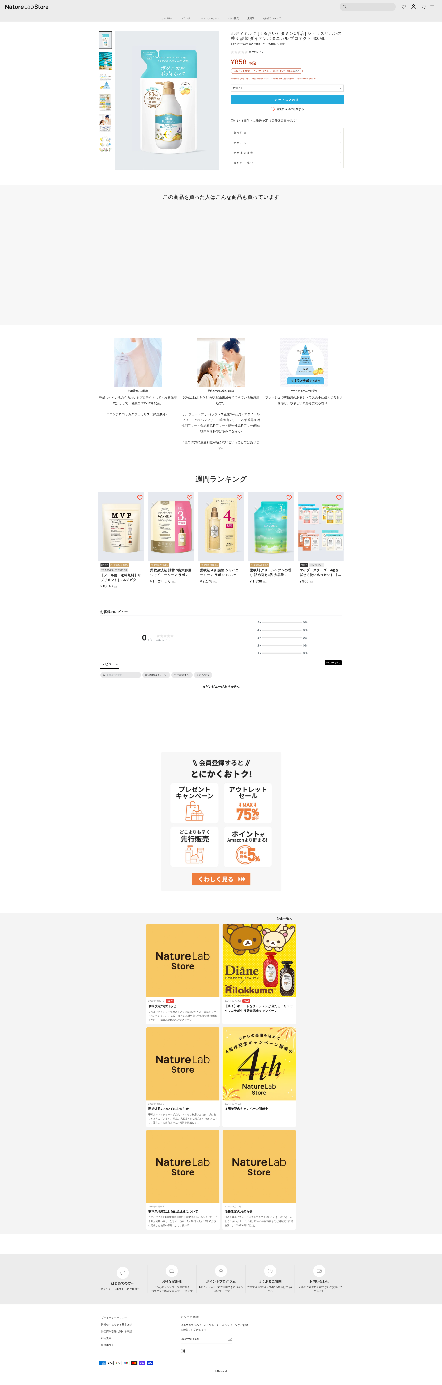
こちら (296, 71)
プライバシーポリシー (114, 1317)
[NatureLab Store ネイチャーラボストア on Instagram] (183, 1350)
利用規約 (106, 1338)
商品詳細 (240, 132)
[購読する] (230, 1339)
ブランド (185, 18)
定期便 (250, 18)
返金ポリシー (109, 1344)
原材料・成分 (243, 162)
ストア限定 (233, 18)
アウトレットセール (209, 18)
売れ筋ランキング (272, 18)
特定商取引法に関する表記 (116, 1331)
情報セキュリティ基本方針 (116, 1324)
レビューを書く (333, 662)
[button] (282, 622)
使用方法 (240, 142)
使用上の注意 (243, 152)
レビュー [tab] (110, 664)
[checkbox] (203, 675)
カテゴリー (166, 18)
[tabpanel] (221, 698)
